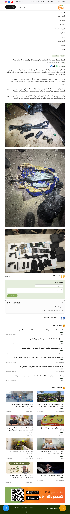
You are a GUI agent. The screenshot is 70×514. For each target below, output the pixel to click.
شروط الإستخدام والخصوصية (23, 512)
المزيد (63, 49)
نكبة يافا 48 (61, 33)
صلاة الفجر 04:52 (19, 2)
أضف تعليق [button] (12, 296)
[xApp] (54, 66)
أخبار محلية (61, 16)
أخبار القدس (61, 41)
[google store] (32, 498)
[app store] (32, 492)
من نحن (31, 508)
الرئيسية (62, 12)
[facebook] (9, 2)
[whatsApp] (57, 66)
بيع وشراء (62, 37)
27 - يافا (34, 2)
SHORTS (62, 25)
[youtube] (12, 2)
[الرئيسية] (61, 7)
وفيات (63, 45)
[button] (50, 310)
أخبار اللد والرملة (60, 29)
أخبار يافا (62, 20)
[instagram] (6, 2)
